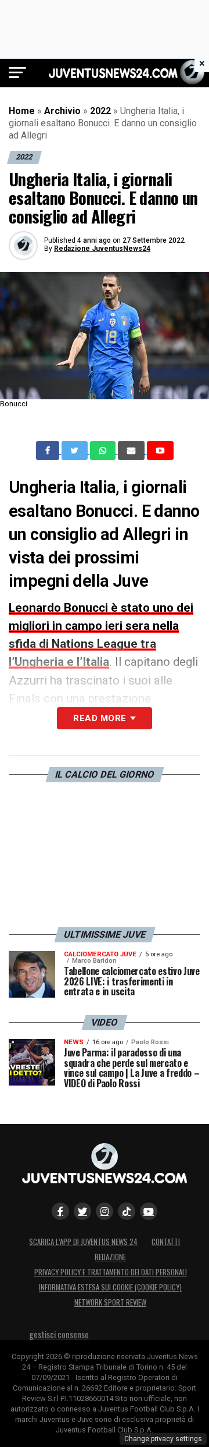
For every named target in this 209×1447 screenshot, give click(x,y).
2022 (100, 110)
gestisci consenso (59, 1334)
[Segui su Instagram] (104, 1211)
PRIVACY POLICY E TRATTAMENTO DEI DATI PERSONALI (110, 1272)
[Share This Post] (104, 450)
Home (22, 110)
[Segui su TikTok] (126, 1211)
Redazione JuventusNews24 (102, 248)
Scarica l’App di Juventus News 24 (83, 1241)
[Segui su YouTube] (148, 1211)
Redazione (110, 1256)
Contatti (166, 1241)
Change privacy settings (163, 1439)
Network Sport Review (110, 1302)
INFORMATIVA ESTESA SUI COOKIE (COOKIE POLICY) (110, 1287)
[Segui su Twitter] (82, 1211)
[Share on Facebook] (49, 450)
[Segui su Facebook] (60, 1211)
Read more (99, 718)
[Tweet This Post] (76, 450)
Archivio (62, 110)
